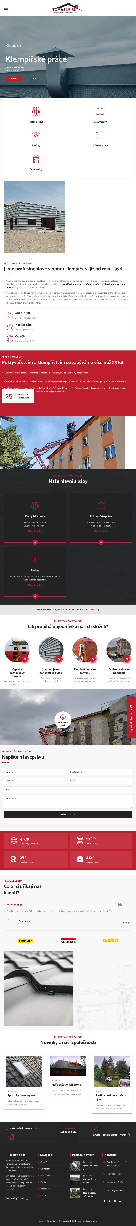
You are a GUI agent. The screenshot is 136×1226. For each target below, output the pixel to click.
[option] (68, 914)
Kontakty (95, 609)
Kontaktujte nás (15, 1198)
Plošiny (43, 1182)
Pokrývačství (45, 1175)
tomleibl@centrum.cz (116, 1190)
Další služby (45, 1189)
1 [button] (123, 922)
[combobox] (68, 789)
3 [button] (128, 922)
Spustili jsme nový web (22, 1095)
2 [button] (126, 922)
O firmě (43, 1162)
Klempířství (45, 1169)
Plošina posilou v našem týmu (111, 1097)
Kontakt (44, 1195)
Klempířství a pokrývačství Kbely (64, 1221)
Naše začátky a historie (66, 1084)
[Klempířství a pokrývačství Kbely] (67, 8)
